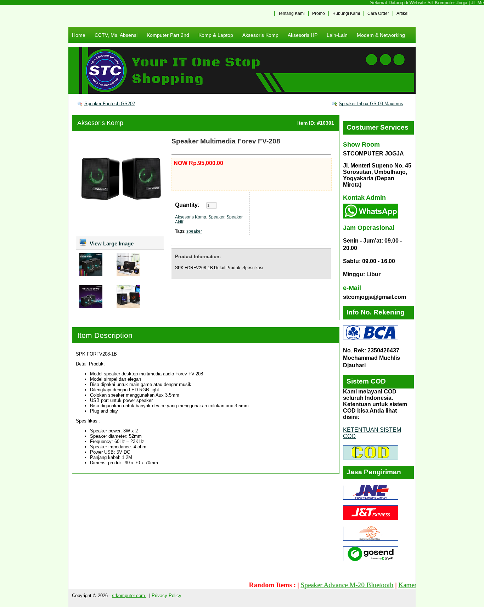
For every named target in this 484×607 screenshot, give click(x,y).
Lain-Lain (337, 35)
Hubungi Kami (346, 13)
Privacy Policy (166, 595)
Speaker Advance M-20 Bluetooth (335, 585)
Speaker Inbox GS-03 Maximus (371, 103)
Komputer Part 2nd (168, 35)
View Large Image (111, 243)
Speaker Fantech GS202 (109, 103)
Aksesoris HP (302, 35)
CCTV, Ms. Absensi (116, 35)
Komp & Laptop (215, 35)
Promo (318, 13)
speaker (194, 231)
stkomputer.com (129, 595)
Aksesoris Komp (260, 35)
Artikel (402, 13)
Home (78, 35)
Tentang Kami (291, 13)
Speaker (216, 217)
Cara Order (378, 13)
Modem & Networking (381, 35)
